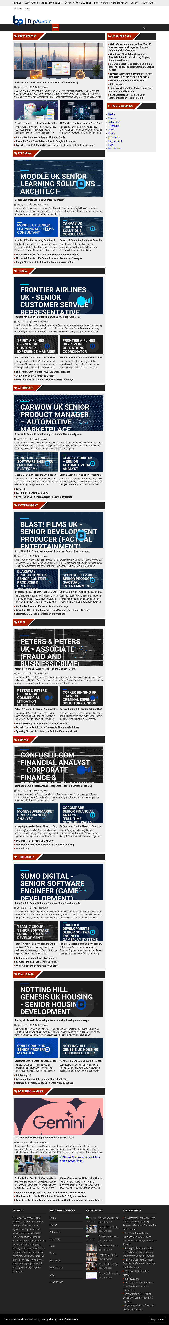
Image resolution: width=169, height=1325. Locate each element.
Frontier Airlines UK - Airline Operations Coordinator (81, 357)
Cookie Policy (71, 1319)
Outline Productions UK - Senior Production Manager (42, 606)
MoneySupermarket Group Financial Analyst (36, 826)
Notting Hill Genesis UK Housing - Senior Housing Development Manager (52, 1020)
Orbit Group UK (23, 1075)
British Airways (117, 84)
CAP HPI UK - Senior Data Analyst (32, 493)
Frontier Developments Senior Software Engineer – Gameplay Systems (81, 943)
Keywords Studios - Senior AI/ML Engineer (37, 962)
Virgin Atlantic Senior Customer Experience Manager (139, 1307)
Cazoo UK (21, 489)
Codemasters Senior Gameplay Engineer (36, 958)
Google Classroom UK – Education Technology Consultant (45, 262)
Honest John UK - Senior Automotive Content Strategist (44, 496)
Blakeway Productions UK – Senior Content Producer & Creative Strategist (36, 591)
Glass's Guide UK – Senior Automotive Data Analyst (81, 474)
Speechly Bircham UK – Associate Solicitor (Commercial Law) (46, 731)
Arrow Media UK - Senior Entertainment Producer (40, 614)
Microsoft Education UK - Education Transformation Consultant (47, 254)
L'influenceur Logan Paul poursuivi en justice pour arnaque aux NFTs (50, 1192)
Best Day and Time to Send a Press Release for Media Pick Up (46, 82)
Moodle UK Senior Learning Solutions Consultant (36, 240)
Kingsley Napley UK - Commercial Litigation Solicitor (42, 723)
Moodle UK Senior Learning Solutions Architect (39, 199)
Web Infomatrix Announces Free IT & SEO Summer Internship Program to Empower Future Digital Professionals (129, 47)
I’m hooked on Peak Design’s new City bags (36, 1178)
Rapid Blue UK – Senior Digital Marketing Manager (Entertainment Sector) (53, 610)
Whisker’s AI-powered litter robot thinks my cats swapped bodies (81, 1178)
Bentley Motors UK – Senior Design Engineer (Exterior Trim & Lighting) (126, 96)
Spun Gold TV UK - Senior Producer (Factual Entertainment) (81, 591)
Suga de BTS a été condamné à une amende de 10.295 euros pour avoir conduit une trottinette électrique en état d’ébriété (59, 1200)
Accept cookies (157, 1319)
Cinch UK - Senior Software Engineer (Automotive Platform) (36, 474)
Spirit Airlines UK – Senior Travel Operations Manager (43, 372)
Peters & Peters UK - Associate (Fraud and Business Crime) (45, 668)
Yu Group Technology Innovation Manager (37, 965)
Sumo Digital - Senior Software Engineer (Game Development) (47, 903)
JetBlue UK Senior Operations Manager (35, 375)
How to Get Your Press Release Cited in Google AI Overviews (46, 141)
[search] (144, 27)
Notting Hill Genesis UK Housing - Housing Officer (81, 1060)
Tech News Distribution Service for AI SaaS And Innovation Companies (130, 89)
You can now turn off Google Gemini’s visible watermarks (44, 1137)
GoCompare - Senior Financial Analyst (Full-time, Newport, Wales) (81, 826)
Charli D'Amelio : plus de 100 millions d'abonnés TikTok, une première (51, 1196)
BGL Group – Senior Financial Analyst (34, 841)
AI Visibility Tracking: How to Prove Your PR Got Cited (81, 123)
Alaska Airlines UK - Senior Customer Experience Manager (45, 379)
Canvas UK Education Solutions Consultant (81, 240)
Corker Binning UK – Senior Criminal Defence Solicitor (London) (81, 709)
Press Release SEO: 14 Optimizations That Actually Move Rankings (36, 123)
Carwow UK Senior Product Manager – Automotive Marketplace (47, 434)
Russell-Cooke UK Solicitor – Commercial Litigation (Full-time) (47, 727)
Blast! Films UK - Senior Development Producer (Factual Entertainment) (52, 551)
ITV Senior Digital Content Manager (127, 80)
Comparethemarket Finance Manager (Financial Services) (45, 844)
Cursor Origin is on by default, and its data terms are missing (109, 1273)
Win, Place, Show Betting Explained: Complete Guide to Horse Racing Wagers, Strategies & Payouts (129, 57)
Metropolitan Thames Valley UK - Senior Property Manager (45, 1083)
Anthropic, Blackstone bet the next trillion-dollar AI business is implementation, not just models (131, 67)
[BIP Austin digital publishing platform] (32, 20)
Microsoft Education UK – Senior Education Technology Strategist (49, 258)
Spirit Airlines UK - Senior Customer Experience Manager (36, 357)
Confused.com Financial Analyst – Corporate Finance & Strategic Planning (53, 785)
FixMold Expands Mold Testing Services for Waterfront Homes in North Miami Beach (130, 75)
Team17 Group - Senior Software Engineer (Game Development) (36, 943)
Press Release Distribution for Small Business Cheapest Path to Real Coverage (55, 145)
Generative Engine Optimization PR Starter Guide (40, 137)
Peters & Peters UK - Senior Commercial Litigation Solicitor (36, 709)
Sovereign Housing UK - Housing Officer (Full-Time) (42, 1079)
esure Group (22, 848)
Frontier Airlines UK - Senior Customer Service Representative (47, 316)
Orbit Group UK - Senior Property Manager (36, 1060)
